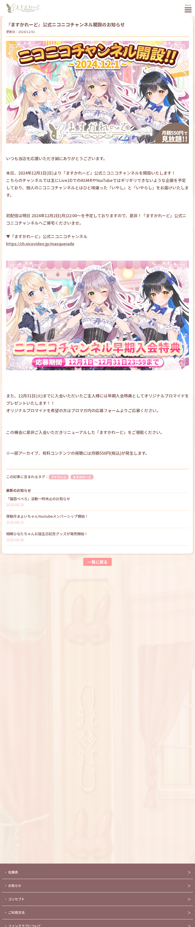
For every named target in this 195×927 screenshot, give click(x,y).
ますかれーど (82, 477)
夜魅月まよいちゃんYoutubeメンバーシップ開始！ (47, 516)
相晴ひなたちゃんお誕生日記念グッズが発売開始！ (47, 533)
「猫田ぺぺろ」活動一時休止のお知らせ (38, 498)
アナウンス (58, 477)
